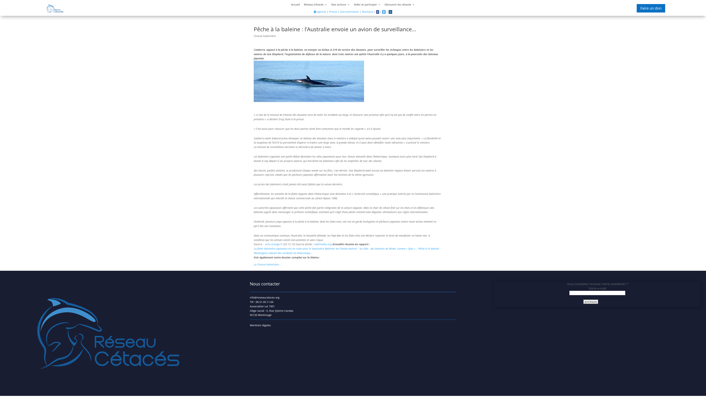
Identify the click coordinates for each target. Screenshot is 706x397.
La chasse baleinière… (267, 264)
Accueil (295, 4)
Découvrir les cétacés (398, 4)
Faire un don (651, 8)
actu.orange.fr (274, 244)
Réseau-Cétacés (314, 4)
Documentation (349, 11)
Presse (333, 11)
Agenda (321, 11)
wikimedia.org (323, 244)
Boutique (367, 11)
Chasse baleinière (265, 36)
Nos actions (338, 4)
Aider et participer (365, 4)
